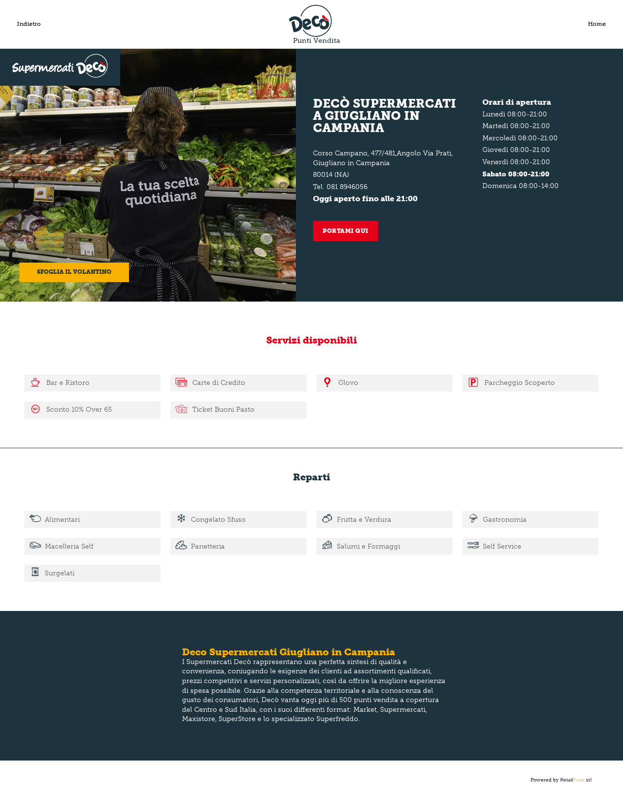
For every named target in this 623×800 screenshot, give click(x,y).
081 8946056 (347, 187)
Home (597, 23)
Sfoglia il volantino (74, 271)
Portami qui (345, 231)
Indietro (29, 23)
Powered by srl (561, 780)
